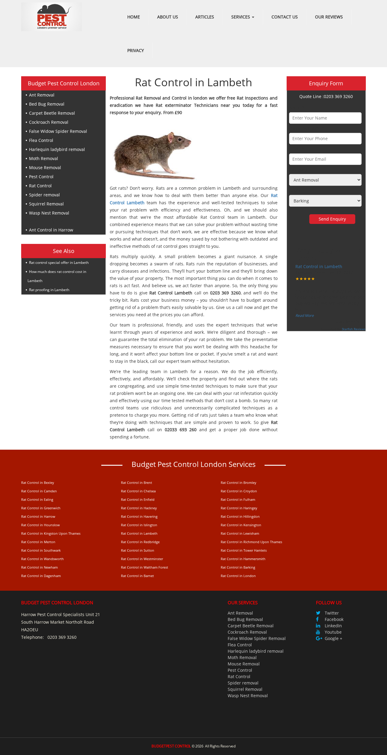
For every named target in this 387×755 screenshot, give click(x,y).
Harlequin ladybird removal (57, 149)
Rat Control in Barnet (137, 575)
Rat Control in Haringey (239, 508)
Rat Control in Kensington (241, 525)
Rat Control (40, 186)
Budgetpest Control (171, 746)
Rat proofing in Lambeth (49, 289)
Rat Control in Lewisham (240, 533)
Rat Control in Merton (38, 542)
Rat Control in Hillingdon (240, 516)
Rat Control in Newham (39, 567)
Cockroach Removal (48, 122)
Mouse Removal (45, 167)
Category (298, 169)
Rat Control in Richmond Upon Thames (251, 542)
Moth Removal (43, 158)
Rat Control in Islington (139, 525)
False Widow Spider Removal (58, 131)
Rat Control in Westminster (142, 558)
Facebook (334, 619)
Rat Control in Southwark (41, 550)
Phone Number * (306, 128)
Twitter (332, 613)
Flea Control (41, 140)
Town (294, 190)
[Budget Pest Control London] (51, 16)
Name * (297, 107)
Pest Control (41, 176)
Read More (304, 315)
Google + (333, 638)
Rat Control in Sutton (137, 550)
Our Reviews (329, 17)
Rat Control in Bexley (37, 482)
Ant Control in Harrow (51, 230)
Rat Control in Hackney (139, 508)
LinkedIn (333, 626)
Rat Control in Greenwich (40, 508)
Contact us (285, 17)
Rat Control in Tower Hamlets (244, 550)
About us (167, 17)
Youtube (333, 632)
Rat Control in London (238, 575)
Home (133, 17)
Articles (204, 17)
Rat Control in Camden (39, 491)
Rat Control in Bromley (238, 482)
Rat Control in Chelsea (138, 491)
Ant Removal (41, 95)
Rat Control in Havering (139, 516)
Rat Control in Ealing (37, 499)
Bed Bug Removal (46, 104)
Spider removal (44, 195)
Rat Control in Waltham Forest (144, 567)
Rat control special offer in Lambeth (59, 262)
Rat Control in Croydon (239, 491)
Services (241, 17)
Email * (296, 149)
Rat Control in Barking (238, 567)
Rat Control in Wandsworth (42, 558)
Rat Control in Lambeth (318, 266)
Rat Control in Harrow (38, 516)
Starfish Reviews (354, 329)
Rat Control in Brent (136, 482)
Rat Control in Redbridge (140, 542)
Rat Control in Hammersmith (243, 558)
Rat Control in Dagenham (41, 575)
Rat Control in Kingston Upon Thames (50, 533)
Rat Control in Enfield (137, 499)
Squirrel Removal (46, 204)
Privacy (135, 50)
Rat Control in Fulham (238, 499)
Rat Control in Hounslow (40, 525)
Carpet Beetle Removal (52, 113)
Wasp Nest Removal (49, 213)
